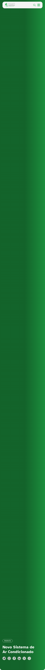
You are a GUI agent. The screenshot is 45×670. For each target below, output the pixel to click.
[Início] (10, 4)
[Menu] (38, 5)
